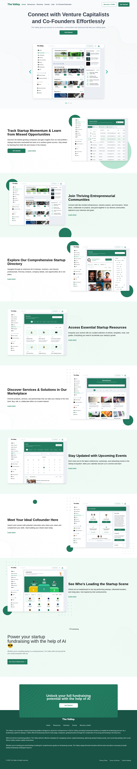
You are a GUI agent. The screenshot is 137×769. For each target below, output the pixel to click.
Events (47, 4)
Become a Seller (109, 4)
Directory (40, 4)
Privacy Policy (103, 760)
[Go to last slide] (30, 72)
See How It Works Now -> (17, 662)
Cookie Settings (126, 760)
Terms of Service (115, 760)
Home (24, 4)
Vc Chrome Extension (63, 4)
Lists (53, 4)
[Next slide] (106, 72)
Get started (16, 151)
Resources (31, 4)
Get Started (124, 4)
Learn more (32, 151)
